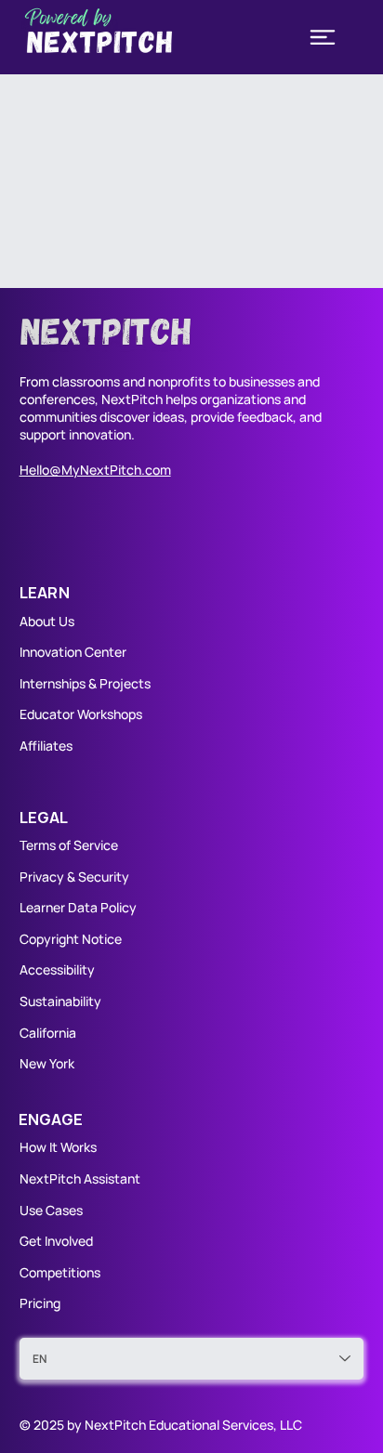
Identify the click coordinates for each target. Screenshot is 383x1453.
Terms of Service (69, 845)
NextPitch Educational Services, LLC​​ (193, 1424)
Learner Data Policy (78, 907)
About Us (47, 621)
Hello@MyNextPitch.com (95, 469)
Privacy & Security (74, 876)
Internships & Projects (85, 683)
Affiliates (46, 745)
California (48, 1032)
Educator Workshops (81, 714)
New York (47, 1063)
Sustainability (60, 1001)
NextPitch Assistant (80, 1178)
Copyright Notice (71, 939)
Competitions (60, 1272)
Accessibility (57, 969)
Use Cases (53, 1210)
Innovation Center (73, 652)
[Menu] (322, 37)
